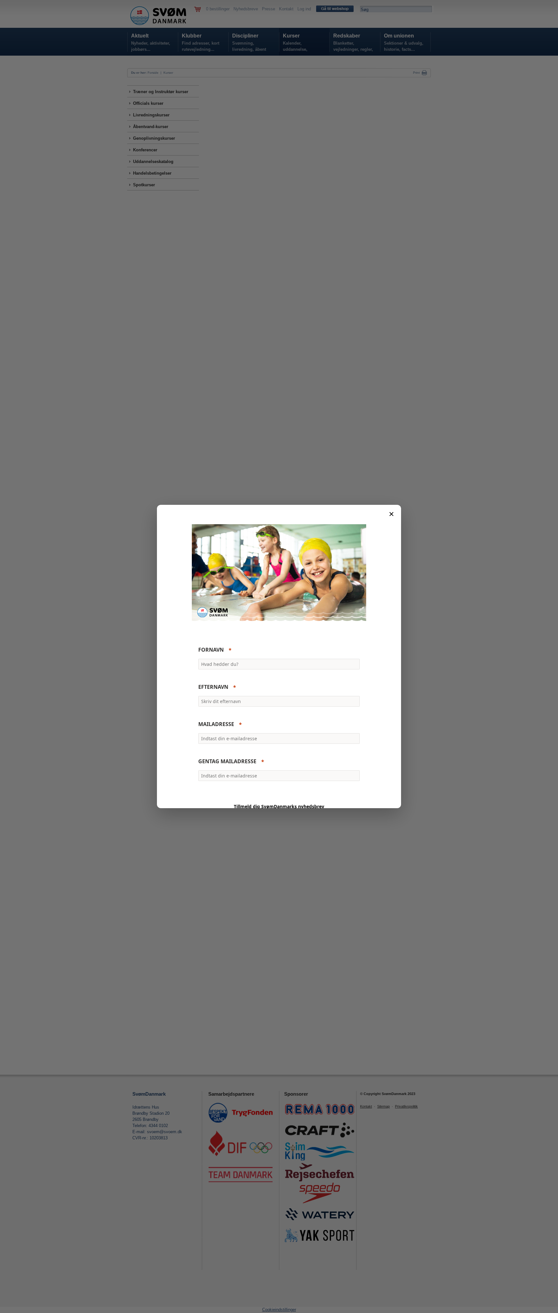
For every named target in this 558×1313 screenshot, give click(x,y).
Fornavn (211, 650)
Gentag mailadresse (227, 761)
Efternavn (213, 687)
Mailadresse (216, 724)
